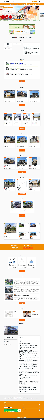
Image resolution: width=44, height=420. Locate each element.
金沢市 (28, 52)
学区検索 (10, 45)
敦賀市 (26, 52)
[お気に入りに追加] (13, 91)
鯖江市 (32, 52)
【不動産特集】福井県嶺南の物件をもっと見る (22, 193)
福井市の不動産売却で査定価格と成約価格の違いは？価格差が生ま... (17, 63)
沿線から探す (18, 4)
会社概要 (29, 4)
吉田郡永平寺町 (25, 53)
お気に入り (17, 43)
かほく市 (29, 53)
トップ (6, 4)
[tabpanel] (22, 13)
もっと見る (22, 303)
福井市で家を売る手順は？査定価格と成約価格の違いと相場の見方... (17, 68)
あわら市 (35, 52)
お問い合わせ (35, 4)
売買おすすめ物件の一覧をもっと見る (22, 128)
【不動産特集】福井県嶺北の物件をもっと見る (22, 172)
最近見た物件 (9, 48)
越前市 (37, 52)
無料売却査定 (23, 4)
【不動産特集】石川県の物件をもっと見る (22, 150)
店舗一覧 (34, 1)
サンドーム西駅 (29, 48)
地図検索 (6, 45)
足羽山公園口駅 (33, 48)
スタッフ (23, 404)
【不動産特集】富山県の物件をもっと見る (22, 215)
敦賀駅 (24, 48)
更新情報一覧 (22, 81)
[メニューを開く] (39, 4)
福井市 (24, 52)
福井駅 (36, 48)
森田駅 (38, 48)
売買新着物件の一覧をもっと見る (22, 105)
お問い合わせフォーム (28, 247)
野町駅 (26, 48)
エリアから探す (12, 4)
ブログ (23, 407)
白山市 (31, 53)
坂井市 (30, 52)
